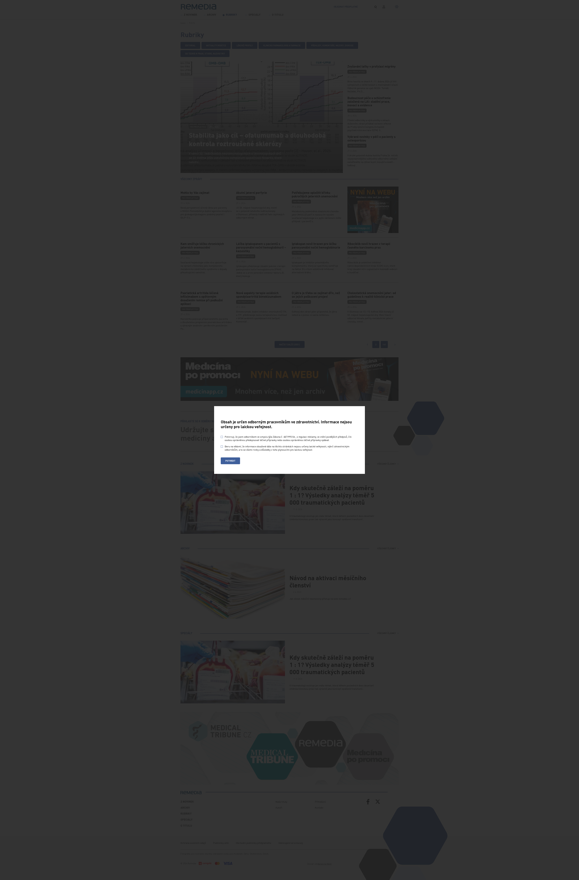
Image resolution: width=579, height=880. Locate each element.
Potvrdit (230, 460)
